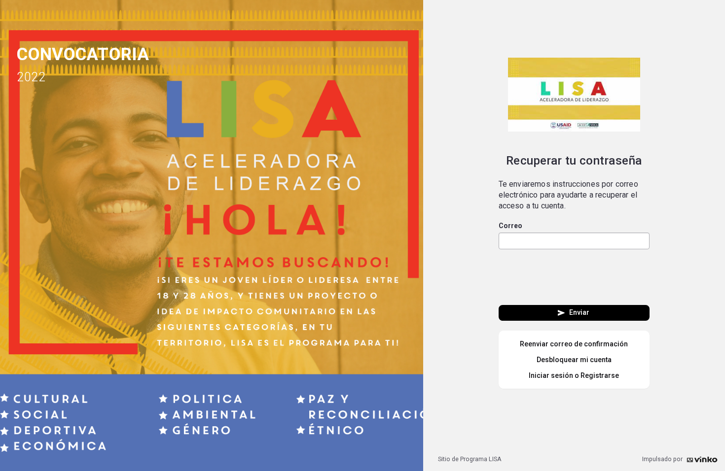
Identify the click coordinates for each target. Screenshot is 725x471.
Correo (510, 226)
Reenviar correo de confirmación (574, 344)
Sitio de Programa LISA (470, 459)
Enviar (572, 313)
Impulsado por (663, 459)
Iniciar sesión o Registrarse (574, 375)
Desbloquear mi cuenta (574, 360)
